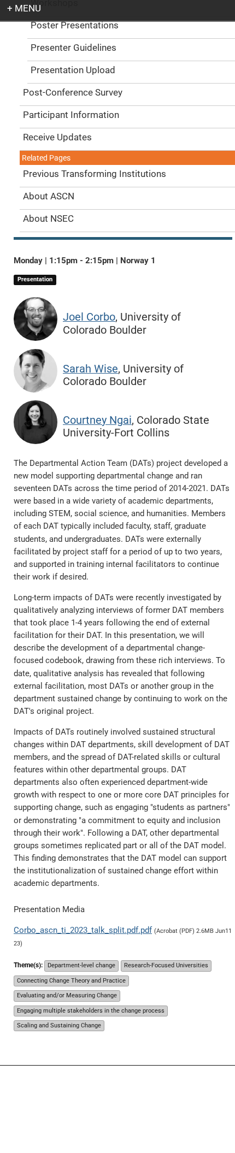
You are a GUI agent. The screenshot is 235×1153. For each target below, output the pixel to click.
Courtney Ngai (97, 420)
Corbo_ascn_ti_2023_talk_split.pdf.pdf (83, 930)
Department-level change (81, 965)
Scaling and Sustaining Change (59, 1025)
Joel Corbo (89, 317)
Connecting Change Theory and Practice (71, 980)
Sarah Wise (90, 369)
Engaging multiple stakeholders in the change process (90, 1010)
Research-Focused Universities (166, 965)
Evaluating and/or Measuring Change (67, 995)
